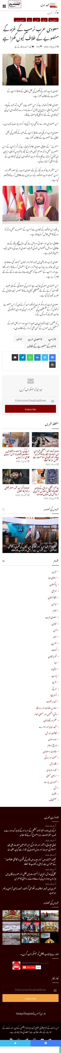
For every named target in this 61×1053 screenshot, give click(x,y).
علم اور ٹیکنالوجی (50, 720)
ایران (54, 603)
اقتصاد (54, 793)
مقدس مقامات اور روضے (46, 707)
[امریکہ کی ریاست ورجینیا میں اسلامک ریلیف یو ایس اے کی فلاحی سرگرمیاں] (15, 439)
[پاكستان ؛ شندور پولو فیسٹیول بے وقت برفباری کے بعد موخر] (11, 927)
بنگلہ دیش (53, 763)
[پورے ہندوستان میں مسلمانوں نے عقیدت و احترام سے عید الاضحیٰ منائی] (31, 938)
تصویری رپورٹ (50, 781)
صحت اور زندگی (50, 757)
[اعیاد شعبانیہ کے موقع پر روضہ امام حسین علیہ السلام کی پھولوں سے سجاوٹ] (50, 927)
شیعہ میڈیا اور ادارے (48, 726)
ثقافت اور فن (51, 732)
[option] (30, 535)
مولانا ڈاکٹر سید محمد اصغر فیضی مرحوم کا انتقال (17, 488)
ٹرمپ (51, 339)
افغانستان (52, 596)
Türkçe (20, 1013)
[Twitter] (45, 357)
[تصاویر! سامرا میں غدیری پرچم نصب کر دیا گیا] (50, 938)
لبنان (54, 623)
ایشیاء (54, 668)
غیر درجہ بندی (52, 769)
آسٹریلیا (53, 694)
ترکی (55, 787)
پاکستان (53, 583)
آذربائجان (52, 655)
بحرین (54, 642)
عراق (54, 590)
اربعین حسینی (51, 775)
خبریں (49, 12)
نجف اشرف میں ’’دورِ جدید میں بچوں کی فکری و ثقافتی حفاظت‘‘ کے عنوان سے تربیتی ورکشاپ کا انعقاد (32, 548)
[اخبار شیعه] (46, 5)
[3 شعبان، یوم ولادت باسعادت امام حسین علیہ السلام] (11, 915)
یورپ (54, 675)
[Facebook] (52, 357)
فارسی (43, 1013)
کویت (54, 649)
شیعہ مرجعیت (51, 701)
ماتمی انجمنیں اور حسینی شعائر (45, 713)
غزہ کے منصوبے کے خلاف (40, 346)
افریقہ (54, 681)
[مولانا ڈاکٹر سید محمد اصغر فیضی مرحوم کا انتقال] (15, 476)
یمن (55, 629)
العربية (36, 1013)
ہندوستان (52, 739)
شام (55, 609)
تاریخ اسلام (52, 745)
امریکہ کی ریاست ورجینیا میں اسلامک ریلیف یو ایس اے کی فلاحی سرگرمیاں (16, 453)
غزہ (18, 339)
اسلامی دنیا (53, 20)
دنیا (29, 20)
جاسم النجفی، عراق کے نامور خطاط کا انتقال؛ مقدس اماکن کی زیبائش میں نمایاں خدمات (46, 490)
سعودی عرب (19, 20)
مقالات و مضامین (50, 751)
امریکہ (44, 20)
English (29, 1013)
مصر (55, 636)
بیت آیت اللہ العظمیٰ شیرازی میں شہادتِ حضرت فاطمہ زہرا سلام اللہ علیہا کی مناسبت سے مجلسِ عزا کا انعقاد (46, 454)
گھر (55, 12)
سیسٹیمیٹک (53, 799)
